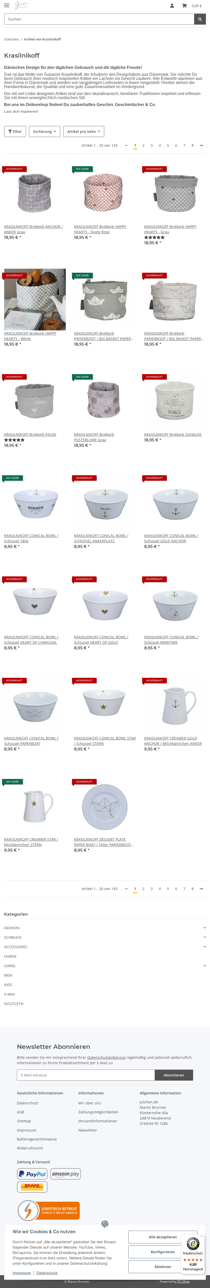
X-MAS (9, 994)
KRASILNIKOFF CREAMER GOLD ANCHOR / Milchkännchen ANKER (173, 741)
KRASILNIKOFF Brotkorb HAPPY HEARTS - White (30, 336)
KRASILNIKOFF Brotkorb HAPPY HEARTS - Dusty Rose (100, 229)
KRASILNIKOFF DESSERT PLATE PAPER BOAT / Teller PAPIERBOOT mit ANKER (102, 842)
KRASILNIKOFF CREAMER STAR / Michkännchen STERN (31, 842)
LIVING (9, 965)
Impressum (22, 1273)
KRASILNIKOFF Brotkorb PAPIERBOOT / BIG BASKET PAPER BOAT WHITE (172, 336)
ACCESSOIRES (15, 946)
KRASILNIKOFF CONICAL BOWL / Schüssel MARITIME (171, 640)
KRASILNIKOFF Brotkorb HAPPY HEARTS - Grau (170, 229)
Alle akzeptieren (163, 1237)
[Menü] (202, 1237)
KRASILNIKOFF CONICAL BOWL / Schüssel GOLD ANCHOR (171, 538)
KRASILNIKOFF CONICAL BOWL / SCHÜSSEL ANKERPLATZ (101, 538)
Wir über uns (89, 1103)
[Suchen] (200, 19)
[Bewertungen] (154, 237)
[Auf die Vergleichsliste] (57, 170)
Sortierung (42, 131)
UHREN (10, 956)
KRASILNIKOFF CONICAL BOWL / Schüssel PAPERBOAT (31, 741)
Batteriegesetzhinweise (37, 1139)
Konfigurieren (163, 1252)
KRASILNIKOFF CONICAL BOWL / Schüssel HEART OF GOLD (101, 640)
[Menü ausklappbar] (6, 3)
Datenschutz (47, 1273)
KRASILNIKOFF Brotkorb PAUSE (30, 434)
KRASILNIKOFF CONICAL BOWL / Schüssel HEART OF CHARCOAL (31, 640)
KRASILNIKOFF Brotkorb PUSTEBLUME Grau (94, 437)
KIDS (8, 984)
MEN (8, 975)
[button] (172, 6)
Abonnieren (174, 1075)
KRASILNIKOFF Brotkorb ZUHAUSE (173, 434)
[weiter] (201, 145)
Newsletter (87, 1130)
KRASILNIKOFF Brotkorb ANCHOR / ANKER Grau (33, 229)
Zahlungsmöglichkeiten (98, 1112)
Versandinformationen (97, 1120)
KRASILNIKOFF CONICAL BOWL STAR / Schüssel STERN (105, 741)
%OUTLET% (14, 1003)
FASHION (11, 927)
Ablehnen (162, 1266)
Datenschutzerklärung (106, 1057)
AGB (20, 1112)
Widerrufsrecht (30, 1148)
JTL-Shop (183, 1281)
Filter (17, 131)
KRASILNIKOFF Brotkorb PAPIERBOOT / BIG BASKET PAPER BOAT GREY (102, 336)
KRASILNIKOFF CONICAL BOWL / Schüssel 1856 (31, 538)
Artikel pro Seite (81, 131)
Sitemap (24, 1120)
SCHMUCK (13, 937)
